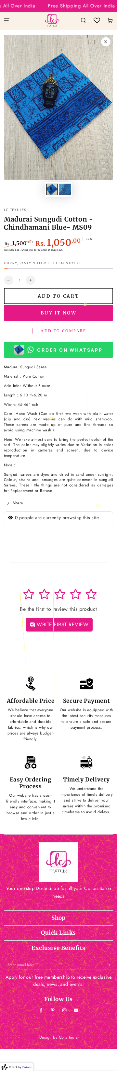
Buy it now (58, 313)
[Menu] (7, 20)
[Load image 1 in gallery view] (52, 189)
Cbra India (68, 1037)
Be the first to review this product (58, 609)
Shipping (27, 250)
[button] (83, 20)
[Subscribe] (110, 965)
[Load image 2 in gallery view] (65, 189)
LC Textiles (15, 209)
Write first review (61, 624)
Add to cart (58, 296)
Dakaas (27, 1067)
